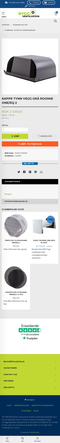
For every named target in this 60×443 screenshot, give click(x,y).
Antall (5, 125)
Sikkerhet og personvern (42, 405)
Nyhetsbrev (26, 411)
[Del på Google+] (30, 172)
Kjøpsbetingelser (21, 405)
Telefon (36, 2)
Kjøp (16, 136)
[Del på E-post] (41, 172)
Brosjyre (8, 194)
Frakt (9, 405)
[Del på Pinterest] (35, 172)
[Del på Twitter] (19, 172)
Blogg (36, 411)
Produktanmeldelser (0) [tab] (16, 201)
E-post (50, 2)
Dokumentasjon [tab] (12, 181)
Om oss (32, 6)
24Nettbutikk (34, 432)
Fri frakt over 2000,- (17, 2)
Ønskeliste (46, 136)
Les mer (41, 425)
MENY (3, 13)
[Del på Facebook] (24, 172)
